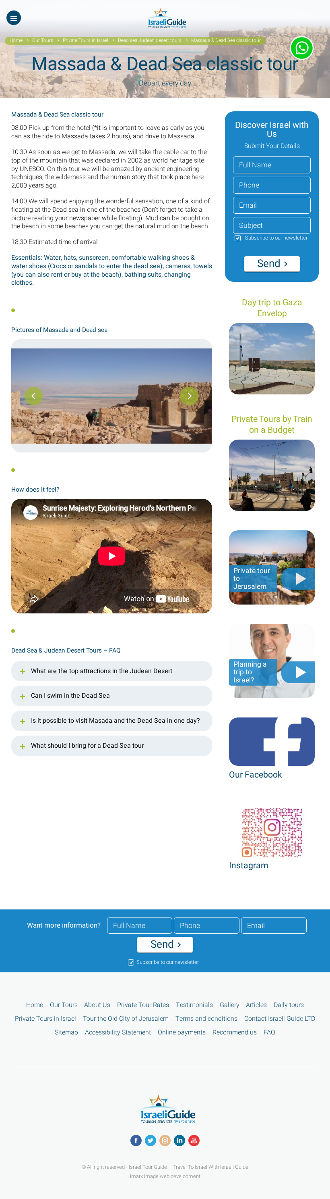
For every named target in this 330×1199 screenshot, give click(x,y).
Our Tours (42, 41)
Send (270, 263)
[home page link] (165, 26)
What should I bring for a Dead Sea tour (87, 746)
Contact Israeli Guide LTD (279, 1019)
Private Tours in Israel (85, 41)
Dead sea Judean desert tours (150, 41)
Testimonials (194, 1005)
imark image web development (165, 1176)
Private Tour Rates (143, 1005)
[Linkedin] (179, 1140)
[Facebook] (136, 1140)
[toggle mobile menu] (13, 17)
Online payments (182, 1032)
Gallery (229, 1005)
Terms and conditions (206, 1019)
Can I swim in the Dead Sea (70, 696)
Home (16, 41)
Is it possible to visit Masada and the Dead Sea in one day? (115, 721)
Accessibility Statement (118, 1032)
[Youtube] (194, 1140)
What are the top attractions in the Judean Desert (101, 671)
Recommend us (234, 1032)
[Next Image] (34, 396)
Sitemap (66, 1032)
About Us (97, 1005)
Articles (256, 1005)
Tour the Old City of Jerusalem (126, 1019)
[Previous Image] (189, 396)
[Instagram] (165, 1140)
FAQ (269, 1032)
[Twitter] (150, 1140)
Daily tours (289, 1005)
